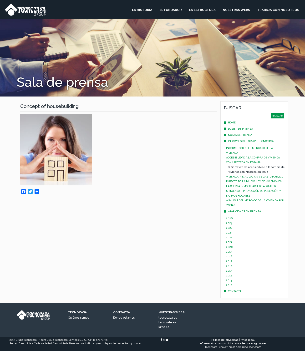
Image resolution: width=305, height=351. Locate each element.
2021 (229, 242)
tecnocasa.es (167, 317)
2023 (229, 232)
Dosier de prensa (240, 128)
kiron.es (163, 327)
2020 (229, 247)
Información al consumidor (216, 343)
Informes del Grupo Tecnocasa (251, 141)
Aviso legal (247, 339)
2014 (229, 275)
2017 (229, 261)
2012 (229, 285)
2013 (229, 280)
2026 (229, 218)
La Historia (142, 10)
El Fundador (170, 10)
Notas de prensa (240, 135)
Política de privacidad (225, 339)
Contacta (234, 291)
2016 (229, 266)
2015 (229, 270)
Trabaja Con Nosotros (278, 10)
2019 (229, 251)
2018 (229, 256)
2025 (229, 223)
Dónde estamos (124, 317)
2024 (229, 227)
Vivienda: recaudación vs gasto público (254, 176)
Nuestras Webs (236, 10)
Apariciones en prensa (244, 211)
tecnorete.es (167, 322)
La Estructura (202, 10)
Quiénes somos (78, 317)
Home (232, 122)
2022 (229, 237)
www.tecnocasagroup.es (251, 343)
